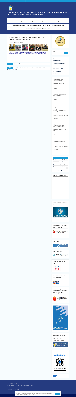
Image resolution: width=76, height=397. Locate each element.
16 (62, 164)
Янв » (61, 170)
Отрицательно (55, 118)
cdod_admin (17, 42)
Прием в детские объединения (58, 68)
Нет (54, 87)
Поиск (54, 51)
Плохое (54, 102)
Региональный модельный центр (58, 25)
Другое (54, 150)
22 (60, 166)
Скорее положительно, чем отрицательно (60, 115)
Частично (55, 88)
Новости (22, 42)
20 (55, 166)
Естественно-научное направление (18, 25)
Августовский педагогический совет (14, 386)
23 (62, 166)
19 (53, 166)
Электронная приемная (57, 60)
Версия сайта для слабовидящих (61, 21)
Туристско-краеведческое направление (34, 25)
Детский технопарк (46, 25)
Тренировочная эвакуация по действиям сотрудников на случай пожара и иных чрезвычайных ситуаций (26, 388)
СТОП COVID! (55, 73)
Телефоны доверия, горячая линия (59, 63)
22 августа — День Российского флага (14, 389)
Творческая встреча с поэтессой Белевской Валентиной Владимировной (20, 385)
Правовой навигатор (36, 21)
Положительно (56, 114)
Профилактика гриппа (57, 71)
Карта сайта (51, 21)
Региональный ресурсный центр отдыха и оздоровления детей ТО (38, 28)
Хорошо (57, 393)
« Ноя (59, 170)
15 (60, 164)
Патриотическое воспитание (13, 21)
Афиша (54, 65)
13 (55, 164)
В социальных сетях (56, 149)
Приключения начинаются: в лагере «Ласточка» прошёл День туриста (20, 390)
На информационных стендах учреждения (60, 146)
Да (53, 85)
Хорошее (55, 99)
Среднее (54, 100)
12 (53, 164)
